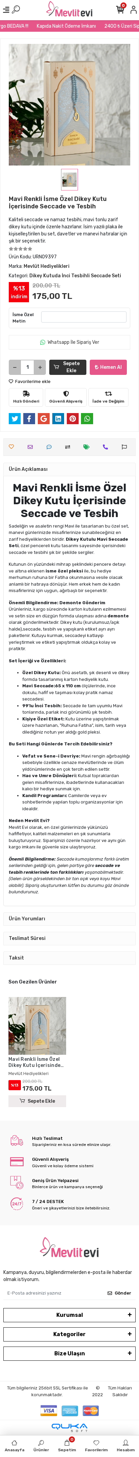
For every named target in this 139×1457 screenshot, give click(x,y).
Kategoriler (69, 1334)
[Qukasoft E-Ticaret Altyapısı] (69, 1428)
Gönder (123, 1293)
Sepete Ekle (71, 367)
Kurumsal (69, 1315)
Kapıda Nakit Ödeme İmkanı (61, 26)
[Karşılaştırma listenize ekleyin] (69, 447)
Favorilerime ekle (32, 381)
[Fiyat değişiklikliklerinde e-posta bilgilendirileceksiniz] (88, 447)
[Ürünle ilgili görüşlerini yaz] (51, 447)
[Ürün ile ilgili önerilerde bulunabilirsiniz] (126, 447)
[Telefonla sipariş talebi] (107, 447)
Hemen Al (111, 367)
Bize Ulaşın (69, 1353)
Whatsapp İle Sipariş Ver (73, 342)
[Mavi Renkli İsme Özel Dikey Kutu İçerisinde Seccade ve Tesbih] (37, 1026)
